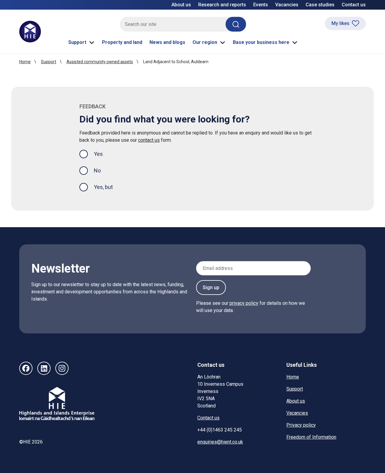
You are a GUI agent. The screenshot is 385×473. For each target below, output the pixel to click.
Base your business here (261, 42)
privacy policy (243, 303)
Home (25, 61)
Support (77, 42)
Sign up (211, 287)
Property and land (122, 42)
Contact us (354, 5)
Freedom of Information (311, 437)
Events (260, 5)
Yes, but (103, 187)
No (97, 170)
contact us (149, 140)
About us (181, 5)
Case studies (320, 5)
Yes (103, 153)
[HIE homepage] (30, 31)
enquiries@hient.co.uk (220, 442)
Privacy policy (301, 425)
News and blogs (167, 42)
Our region (204, 42)
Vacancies (286, 5)
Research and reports (222, 5)
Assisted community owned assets (99, 61)
